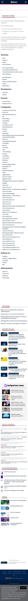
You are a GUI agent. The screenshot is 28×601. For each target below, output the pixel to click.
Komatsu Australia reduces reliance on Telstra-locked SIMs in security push (14, 317)
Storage (4, 154)
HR (3, 117)
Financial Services (7, 127)
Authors (24, 571)
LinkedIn (4, 256)
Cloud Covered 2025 (7, 231)
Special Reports (6, 77)
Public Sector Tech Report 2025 (11, 237)
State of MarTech (7, 239)
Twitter (4, 263)
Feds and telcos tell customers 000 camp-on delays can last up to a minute (12, 447)
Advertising (5, 278)
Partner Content (7, 177)
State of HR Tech (7, 217)
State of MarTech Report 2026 (10, 247)
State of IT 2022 (6, 187)
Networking (5, 119)
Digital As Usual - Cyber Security (11, 196)
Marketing (5, 133)
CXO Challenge (6, 74)
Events (4, 496)
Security (4, 131)
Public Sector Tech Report (9, 212)
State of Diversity (7, 198)
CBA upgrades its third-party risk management (14, 321)
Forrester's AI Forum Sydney (18, 500)
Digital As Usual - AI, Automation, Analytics (14, 189)
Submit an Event (7, 104)
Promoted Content (7, 125)
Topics (4, 84)
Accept (23, 587)
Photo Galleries (6, 65)
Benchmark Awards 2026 (9, 115)
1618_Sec (24, 437)
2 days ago (13, 455)
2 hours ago (15, 433)
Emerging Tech (6, 166)
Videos (4, 62)
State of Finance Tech (8, 221)
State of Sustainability (8, 194)
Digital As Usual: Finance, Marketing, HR (13, 206)
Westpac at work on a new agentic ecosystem (13, 324)
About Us (4, 272)
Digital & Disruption (7, 171)
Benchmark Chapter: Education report (13, 233)
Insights (4, 183)
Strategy (4, 123)
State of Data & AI (7, 235)
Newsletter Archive (17, 573)
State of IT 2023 (6, 202)
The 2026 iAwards (15, 512)
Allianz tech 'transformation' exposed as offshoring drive (12, 311)
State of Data (6, 210)
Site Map (24, 573)
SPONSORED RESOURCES (9, 468)
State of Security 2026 (8, 243)
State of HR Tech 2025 (8, 241)
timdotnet (3, 452)
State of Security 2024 (8, 208)
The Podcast (8, 68)
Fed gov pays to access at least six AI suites (12, 314)
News (3, 58)
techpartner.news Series (9, 110)
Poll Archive (5, 86)
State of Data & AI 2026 (8, 245)
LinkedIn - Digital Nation (9, 258)
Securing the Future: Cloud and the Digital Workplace (14, 228)
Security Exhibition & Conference (16, 524)
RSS (3, 265)
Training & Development (9, 141)
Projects (4, 168)
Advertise (10, 573)
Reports (4, 79)
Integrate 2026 (14, 518)
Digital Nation (6, 175)
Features (4, 60)
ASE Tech (5, 139)
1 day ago (13, 440)
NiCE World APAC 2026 (16, 506)
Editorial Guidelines (17, 571)
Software (5, 162)
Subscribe (5, 93)
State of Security (7, 191)
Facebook (5, 261)
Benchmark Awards (10, 70)
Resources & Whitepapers (9, 82)
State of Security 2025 (8, 225)
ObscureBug (3, 444)
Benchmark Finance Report (10, 219)
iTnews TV (5, 112)
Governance (5, 158)
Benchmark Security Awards (12, 72)
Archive (4, 95)
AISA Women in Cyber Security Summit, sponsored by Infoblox (13, 136)
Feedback (5, 276)
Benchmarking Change (8, 164)
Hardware (5, 160)
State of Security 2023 (8, 200)
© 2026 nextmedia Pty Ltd (17, 578)
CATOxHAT (5, 143)
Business (4, 129)
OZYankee (3, 460)
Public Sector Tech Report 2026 (11, 250)
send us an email (5, 39)
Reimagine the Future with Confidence (13, 181)
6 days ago (14, 463)
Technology (5, 121)
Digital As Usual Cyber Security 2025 (12, 223)
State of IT (5, 185)
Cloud (4, 173)
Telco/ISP (5, 148)
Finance (4, 146)
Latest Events (6, 101)
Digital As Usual (6, 179)
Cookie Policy (5, 598)
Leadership (5, 156)
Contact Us (5, 274)
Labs (3, 150)
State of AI (5, 214)
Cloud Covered (6, 204)
